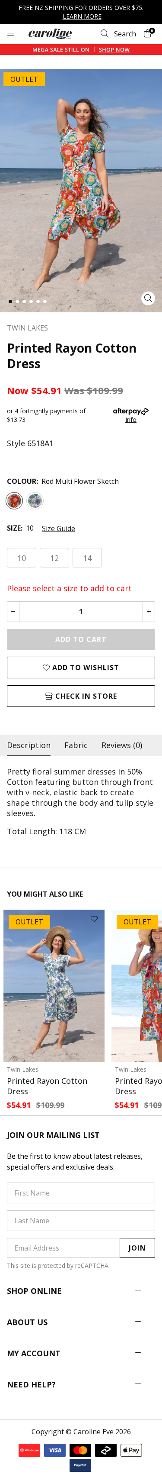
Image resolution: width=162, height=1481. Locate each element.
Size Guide (58, 528)
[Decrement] (13, 611)
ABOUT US (27, 1322)
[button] (10, 301)
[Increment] (149, 611)
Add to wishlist (84, 667)
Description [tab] (29, 745)
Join (137, 1248)
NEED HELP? (31, 1384)
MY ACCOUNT (33, 1353)
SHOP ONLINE (34, 1291)
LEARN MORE (82, 16)
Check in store (85, 696)
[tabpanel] (81, 801)
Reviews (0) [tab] (122, 745)
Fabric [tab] (76, 745)
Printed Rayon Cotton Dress (47, 1086)
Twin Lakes (22, 1069)
